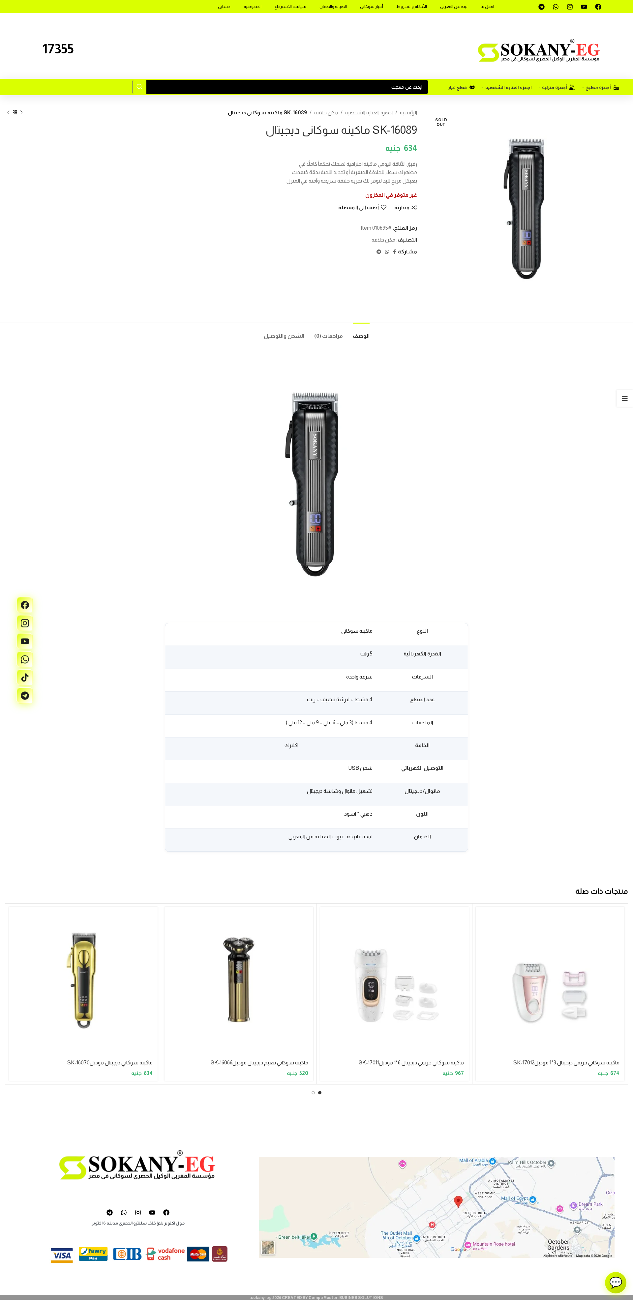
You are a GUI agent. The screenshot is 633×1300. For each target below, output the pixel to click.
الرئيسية (408, 112)
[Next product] (8, 112)
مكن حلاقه (326, 112)
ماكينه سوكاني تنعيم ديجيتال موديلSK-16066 (259, 1062)
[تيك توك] (24, 677)
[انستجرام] (24, 623)
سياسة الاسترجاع (290, 6)
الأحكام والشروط (411, 6)
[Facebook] (598, 6)
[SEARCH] (139, 87)
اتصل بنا (487, 6)
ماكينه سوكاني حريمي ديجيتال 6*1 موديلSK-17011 (411, 1062)
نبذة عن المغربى (453, 6)
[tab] (361, 333)
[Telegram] (541, 6)
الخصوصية (252, 6)
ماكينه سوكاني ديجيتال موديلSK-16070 (110, 1062)
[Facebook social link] (394, 251)
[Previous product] (21, 112)
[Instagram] (569, 6)
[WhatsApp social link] (387, 251)
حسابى (224, 6)
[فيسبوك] (24, 604)
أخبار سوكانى (371, 6)
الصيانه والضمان (333, 6)
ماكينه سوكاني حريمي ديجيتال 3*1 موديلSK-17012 (566, 1062)
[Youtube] (584, 6)
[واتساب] (24, 659)
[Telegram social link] (379, 251)
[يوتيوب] (24, 641)
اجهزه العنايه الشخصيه (369, 112)
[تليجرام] (24, 695)
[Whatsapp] (555, 6)
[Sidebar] (625, 398)
